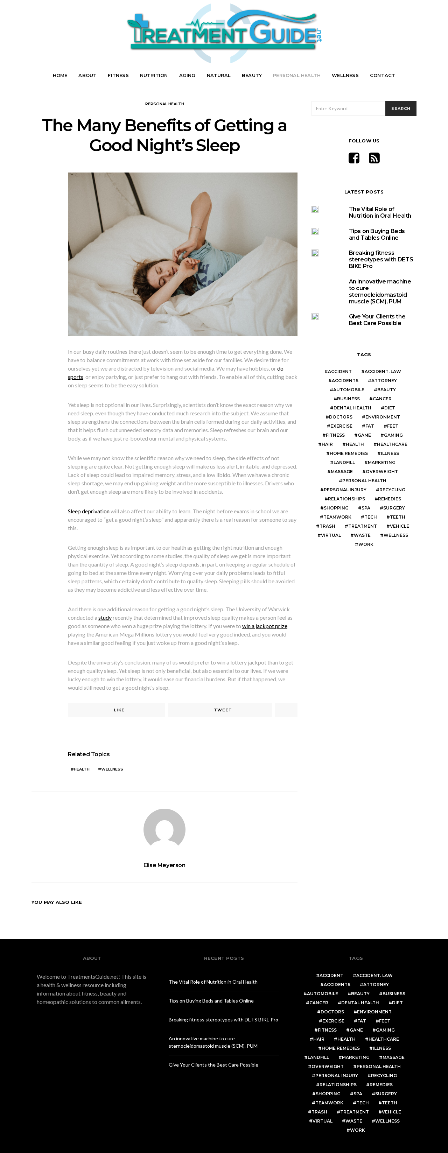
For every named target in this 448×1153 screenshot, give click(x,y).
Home (60, 75)
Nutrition (154, 75)
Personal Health (297, 75)
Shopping (336, 508)
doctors (340, 417)
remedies (389, 498)
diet (389, 407)
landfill (344, 462)
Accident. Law (383, 371)
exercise (341, 426)
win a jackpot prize (264, 626)
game (364, 435)
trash (327, 526)
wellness (112, 769)
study (105, 617)
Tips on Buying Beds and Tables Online (377, 234)
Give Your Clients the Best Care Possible (377, 319)
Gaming (393, 435)
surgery (394, 508)
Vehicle (399, 526)
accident (340, 371)
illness (390, 453)
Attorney (384, 380)
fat (369, 426)
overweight (382, 471)
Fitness (118, 75)
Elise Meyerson (164, 865)
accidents (345, 380)
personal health (364, 480)
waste (362, 535)
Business (348, 398)
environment (382, 417)
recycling (392, 489)
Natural (219, 75)
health (82, 769)
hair (327, 444)
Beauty (252, 75)
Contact (382, 75)
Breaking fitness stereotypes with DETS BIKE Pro (381, 259)
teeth (397, 517)
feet (392, 426)
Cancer (382, 398)
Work (365, 544)
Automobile (348, 389)
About (87, 75)
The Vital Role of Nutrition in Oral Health (380, 212)
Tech (370, 517)
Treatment (362, 526)
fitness (335, 435)
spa (366, 508)
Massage (342, 471)
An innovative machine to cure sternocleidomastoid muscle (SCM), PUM (380, 291)
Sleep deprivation (89, 511)
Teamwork (337, 517)
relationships (346, 498)
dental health (352, 407)
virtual (331, 535)
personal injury (345, 489)
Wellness (345, 75)
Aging (187, 75)
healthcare (392, 444)
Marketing (382, 462)
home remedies (349, 453)
